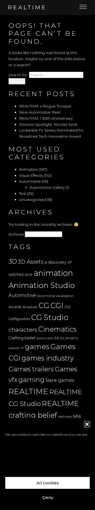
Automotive (30, 181)
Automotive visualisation (55, 296)
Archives (16, 234)
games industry (48, 358)
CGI (57, 305)
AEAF (29, 275)
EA (57, 338)
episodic (14, 348)
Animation (28, 169)
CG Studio (49, 317)
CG (44, 305)
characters (22, 329)
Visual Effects (31, 175)
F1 (22, 348)
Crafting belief (21, 338)
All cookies (47, 482)
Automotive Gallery (47, 187)
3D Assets (31, 262)
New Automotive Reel (39, 112)
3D (12, 261)
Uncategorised (32, 199)
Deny (47, 497)
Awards (15, 307)
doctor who (45, 338)
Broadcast (30, 307)
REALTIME (28, 391)
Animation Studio (41, 285)
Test (22, 193)
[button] (87, 424)
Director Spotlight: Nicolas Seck (48, 124)
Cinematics (57, 329)
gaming (31, 379)
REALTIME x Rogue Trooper (45, 106)
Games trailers (31, 369)
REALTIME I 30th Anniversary (46, 118)
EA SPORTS (69, 338)
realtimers (65, 416)
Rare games (60, 380)
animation (53, 273)
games (37, 346)
